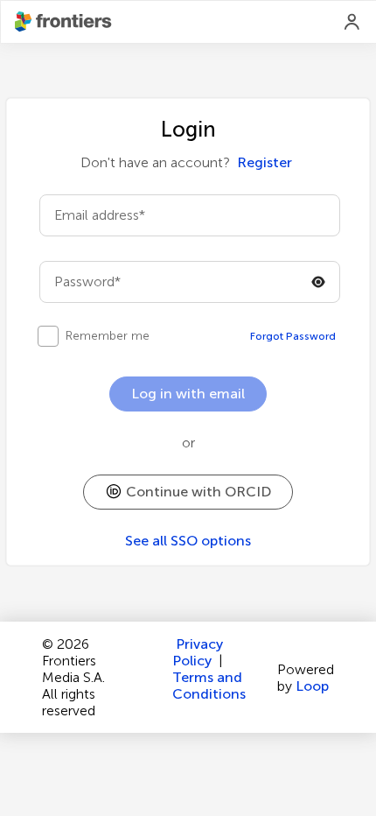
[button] (188, 492)
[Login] (352, 21)
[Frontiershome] (65, 21)
